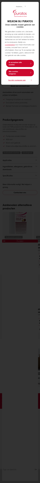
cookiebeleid (10, 45)
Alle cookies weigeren (13, 72)
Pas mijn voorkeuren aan (17, 80)
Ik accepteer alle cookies (15, 63)
